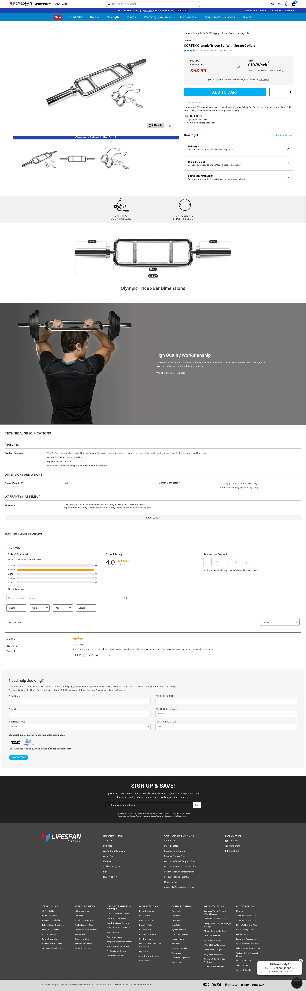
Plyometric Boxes (178, 929)
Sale (58, 17)
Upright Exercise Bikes (84, 920)
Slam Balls (175, 925)
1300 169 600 (283, 968)
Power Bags (176, 920)
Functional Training (180, 934)
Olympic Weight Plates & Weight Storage (217, 925)
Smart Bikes (80, 934)
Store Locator (171, 846)
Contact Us (169, 840)
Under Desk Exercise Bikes (86, 929)
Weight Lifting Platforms (214, 945)
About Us (107, 840)
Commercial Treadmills (52, 943)
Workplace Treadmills (51, 948)
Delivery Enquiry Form (175, 856)
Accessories (187, 17)
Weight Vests (176, 953)
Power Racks (144, 915)
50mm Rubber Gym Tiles (246, 925)
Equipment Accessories (246, 939)
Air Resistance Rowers (116, 951)
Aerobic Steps (177, 962)
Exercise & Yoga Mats (180, 957)
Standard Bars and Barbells (215, 918)
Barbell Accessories (212, 940)
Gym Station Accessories (247, 943)
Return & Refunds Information (179, 872)
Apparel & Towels (243, 970)
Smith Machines (146, 939)
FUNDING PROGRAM (165, 722)
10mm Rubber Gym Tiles (246, 915)
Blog (105, 872)
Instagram (234, 846)
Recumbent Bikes (82, 939)
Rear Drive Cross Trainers (118, 923)
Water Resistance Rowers (118, 946)
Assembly (276, 11)
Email (13, 709)
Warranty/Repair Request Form (180, 861)
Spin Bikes (79, 915)
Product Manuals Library (176, 877)
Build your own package (214, 966)
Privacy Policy (121, 985)
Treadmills (75, 17)
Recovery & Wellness (157, 17)
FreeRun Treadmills (50, 929)
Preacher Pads (145, 925)
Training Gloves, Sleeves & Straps (247, 955)
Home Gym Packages (213, 949)
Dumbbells (176, 911)
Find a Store (251, 11)
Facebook (234, 851)
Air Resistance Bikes (83, 943)
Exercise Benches (146, 920)
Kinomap (107, 861)
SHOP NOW (181, 10)
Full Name (15, 696)
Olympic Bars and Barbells (215, 931)
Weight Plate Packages (213, 954)
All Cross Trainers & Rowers (118, 913)
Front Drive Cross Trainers (118, 927)
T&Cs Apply (264, 79)
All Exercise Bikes (82, 911)
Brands (247, 17)
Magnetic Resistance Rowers (119, 941)
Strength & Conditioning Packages (214, 961)
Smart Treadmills (49, 939)
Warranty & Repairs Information (180, 866)
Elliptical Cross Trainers (117, 918)
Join (196, 805)
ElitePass (107, 846)
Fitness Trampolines (245, 929)
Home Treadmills (49, 915)
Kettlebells (176, 915)
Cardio (94, 17)
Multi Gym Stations (147, 934)
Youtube (233, 840)
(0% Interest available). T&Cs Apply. (268, 70)
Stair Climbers (113, 932)
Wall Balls (175, 943)
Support (264, 11)
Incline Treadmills (50, 934)
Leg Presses (144, 951)
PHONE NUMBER (165, 696)
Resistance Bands (179, 948)
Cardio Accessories (83, 948)
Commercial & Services (219, 17)
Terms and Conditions (141, 985)
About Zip (108, 856)
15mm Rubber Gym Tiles (246, 920)
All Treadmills (48, 911)
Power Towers (145, 929)
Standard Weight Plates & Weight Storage (215, 913)
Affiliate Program (111, 866)
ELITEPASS (290, 11)
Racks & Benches (146, 911)
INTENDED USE (18, 722)
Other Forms (170, 882)
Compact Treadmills (51, 920)
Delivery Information (174, 851)
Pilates (131, 17)
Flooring (239, 911)
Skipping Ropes (242, 965)
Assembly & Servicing (114, 851)
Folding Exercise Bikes (84, 925)
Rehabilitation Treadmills (53, 925)
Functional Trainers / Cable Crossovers (151, 945)
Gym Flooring (145, 960)
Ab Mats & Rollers (243, 960)
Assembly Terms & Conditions (179, 887)
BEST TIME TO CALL (167, 709)
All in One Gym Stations (149, 956)
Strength (113, 17)
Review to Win (110, 877)
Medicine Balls (177, 939)
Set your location (284, 135)
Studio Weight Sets (212, 935)
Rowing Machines (114, 937)
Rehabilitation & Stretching (248, 948)
